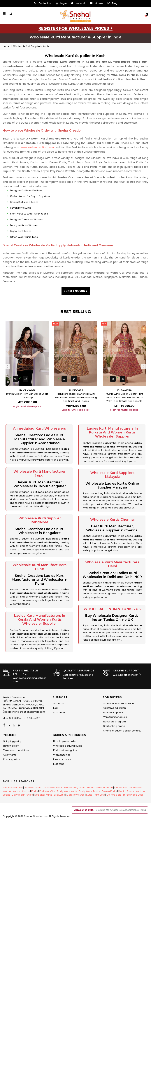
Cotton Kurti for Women (128, 787)
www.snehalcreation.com (37, 147)
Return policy (11, 746)
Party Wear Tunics (89, 791)
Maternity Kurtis (75, 795)
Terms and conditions (16, 750)
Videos (99, 3)
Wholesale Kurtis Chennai (112, 520)
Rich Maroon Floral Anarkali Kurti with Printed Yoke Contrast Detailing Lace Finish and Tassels (76, 397)
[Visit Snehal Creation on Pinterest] (18, 725)
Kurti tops (58, 764)
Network (81, 3)
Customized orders (115, 708)
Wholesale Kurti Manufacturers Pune (39, 567)
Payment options (113, 712)
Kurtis (34, 791)
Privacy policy (11, 759)
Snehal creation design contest (122, 730)
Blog (114, 3)
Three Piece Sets (133, 795)
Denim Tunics (126, 791)
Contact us (44, 3)
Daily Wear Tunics (22, 795)
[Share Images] (25, 379)
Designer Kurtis (43, 795)
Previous (7, 366)
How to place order (64, 741)
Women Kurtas (11, 791)
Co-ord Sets (113, 795)
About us (58, 703)
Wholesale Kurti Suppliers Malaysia (112, 475)
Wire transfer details (115, 717)
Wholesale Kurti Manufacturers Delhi (112, 564)
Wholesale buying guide (67, 746)
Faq (55, 708)
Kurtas (26, 791)
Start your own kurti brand (118, 703)
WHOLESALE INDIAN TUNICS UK (112, 609)
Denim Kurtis (109, 791)
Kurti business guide (65, 750)
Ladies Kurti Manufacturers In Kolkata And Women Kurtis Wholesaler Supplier (112, 432)
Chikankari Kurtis (52, 787)
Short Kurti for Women (100, 787)
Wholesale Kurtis (13, 787)
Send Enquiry (76, 291)
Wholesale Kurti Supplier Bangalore (39, 520)
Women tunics (61, 755)
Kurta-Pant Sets (95, 795)
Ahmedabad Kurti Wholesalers (39, 428)
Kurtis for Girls (47, 791)
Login (63, 3)
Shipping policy (12, 741)
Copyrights (9, 755)
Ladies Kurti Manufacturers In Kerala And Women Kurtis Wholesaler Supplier (39, 620)
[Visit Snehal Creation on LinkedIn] (14, 725)
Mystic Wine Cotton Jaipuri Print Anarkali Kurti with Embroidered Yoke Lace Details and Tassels (124, 397)
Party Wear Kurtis (67, 791)
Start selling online (114, 726)
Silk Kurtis (59, 795)
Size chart (59, 712)
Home (6, 46)
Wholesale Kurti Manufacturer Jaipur (39, 473)
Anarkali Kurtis (32, 787)
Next (143, 366)
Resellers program (114, 721)
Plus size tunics (62, 759)
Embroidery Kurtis (74, 787)
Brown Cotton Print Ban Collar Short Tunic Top (27, 395)
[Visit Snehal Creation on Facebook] (4, 725)
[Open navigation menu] (5, 13)
